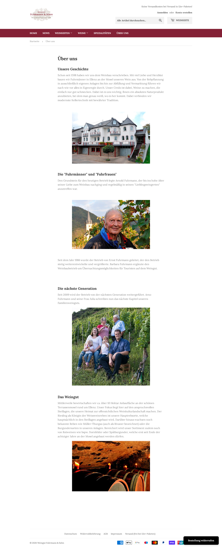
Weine (82, 33)
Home (33, 33)
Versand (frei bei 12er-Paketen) (140, 533)
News (46, 33)
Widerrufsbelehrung (90, 533)
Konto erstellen (184, 12)
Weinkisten (62, 33)
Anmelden (162, 12)
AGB (106, 533)
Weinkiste (182, 20)
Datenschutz (70, 533)
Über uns (122, 33)
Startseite (34, 41)
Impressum (116, 533)
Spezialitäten (102, 33)
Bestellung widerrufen (201, 540)
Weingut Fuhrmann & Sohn (50, 543)
